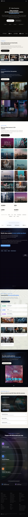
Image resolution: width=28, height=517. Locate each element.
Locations (15, 24)
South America (24, 214)
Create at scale (10, 20)
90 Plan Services (12, 497)
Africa (14, 216)
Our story (11, 505)
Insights (20, 497)
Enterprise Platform (3, 494)
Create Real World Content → (5, 301)
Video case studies (21, 494)
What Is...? (2, 505)
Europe (15, 214)
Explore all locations (5, 135)
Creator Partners (21, 24)
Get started (2, 502)
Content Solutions (12, 494)
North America (19, 214)
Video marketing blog (21, 496)
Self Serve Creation (3, 495)
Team (10, 506)
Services (10, 24)
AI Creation (2, 497)
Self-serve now (18, 20)
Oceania (18, 216)
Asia (12, 214)
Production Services (12, 496)
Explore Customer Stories (6, 363)
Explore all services (4, 79)
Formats (5, 24)
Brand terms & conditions (22, 505)
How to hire (2, 506)
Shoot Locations (12, 502)
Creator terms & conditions (22, 506)
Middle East (10, 216)
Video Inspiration (21, 495)
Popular (9, 214)
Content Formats (12, 495)
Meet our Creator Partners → (5, 245)
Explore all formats (4, 50)
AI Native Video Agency (4, 496)
